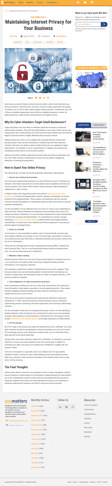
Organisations (83, 482)
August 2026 (35, 467)
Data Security (37, 42)
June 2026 (34, 458)
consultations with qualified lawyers (24, 319)
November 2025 (36, 425)
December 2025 (36, 430)
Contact (87, 423)
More (90, 221)
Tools (99, 482)
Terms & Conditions (91, 405)
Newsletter (88, 432)
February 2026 (36, 439)
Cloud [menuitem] (39, 3)
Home (6, 11)
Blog (27, 42)
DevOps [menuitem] (30, 3)
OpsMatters (61, 36)
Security (60, 42)
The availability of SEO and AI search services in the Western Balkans (99, 151)
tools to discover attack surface (25, 220)
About (75, 482)
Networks (49, 42)
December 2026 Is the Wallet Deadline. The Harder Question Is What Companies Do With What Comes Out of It (100, 186)
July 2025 (34, 406)
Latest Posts (83, 125)
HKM (15, 36)
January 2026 (36, 434)
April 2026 (34, 448)
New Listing (88, 427)
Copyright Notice (90, 414)
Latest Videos (99, 125)
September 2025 (37, 415)
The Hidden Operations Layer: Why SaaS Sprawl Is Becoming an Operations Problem (100, 207)
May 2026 (34, 453)
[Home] (16, 401)
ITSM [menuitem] (20, 3)
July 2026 (34, 463)
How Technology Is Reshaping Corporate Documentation (100, 136)
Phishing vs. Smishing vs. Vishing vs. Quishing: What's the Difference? (100, 167)
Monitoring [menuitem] (9, 3)
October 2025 (36, 420)
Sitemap (87, 436)
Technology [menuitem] (51, 3)
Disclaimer (87, 418)
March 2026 (35, 444)
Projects (92, 482)
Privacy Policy (89, 409)
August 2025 (35, 411)
